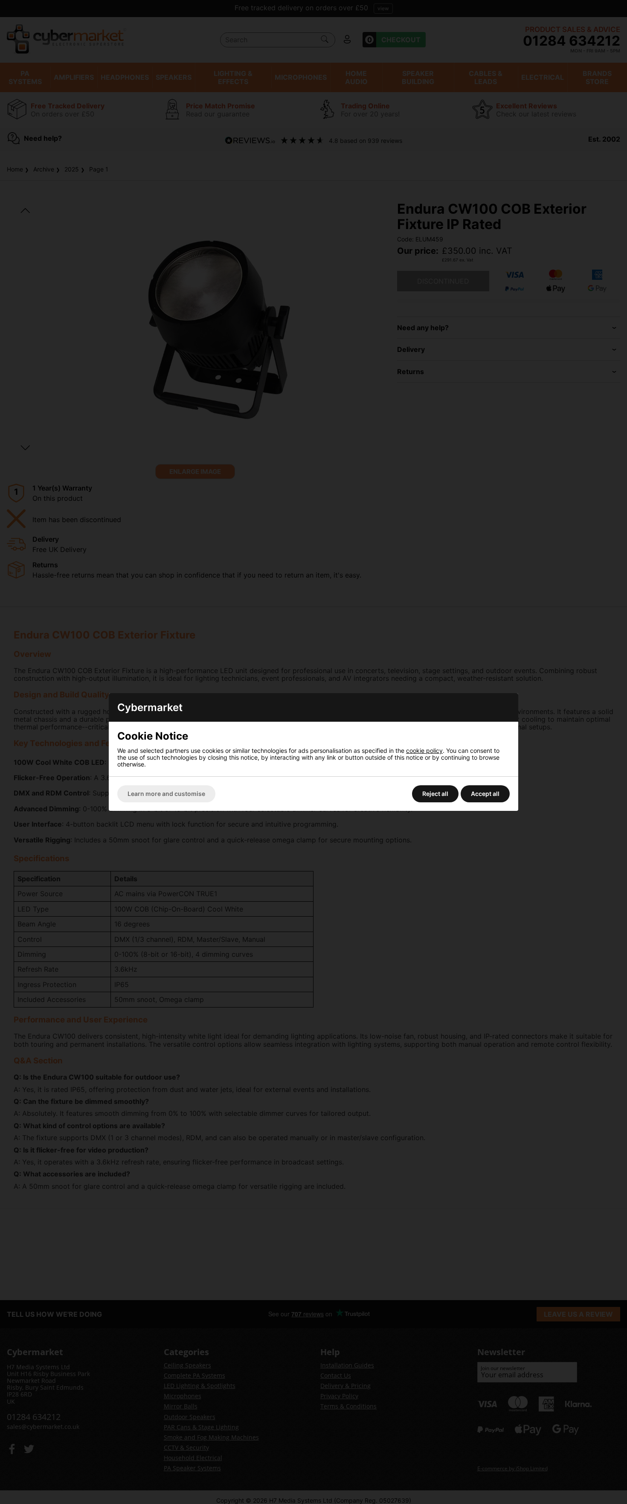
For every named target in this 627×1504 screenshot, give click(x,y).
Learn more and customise (166, 793)
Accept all (485, 793)
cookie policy (424, 750)
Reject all (435, 793)
